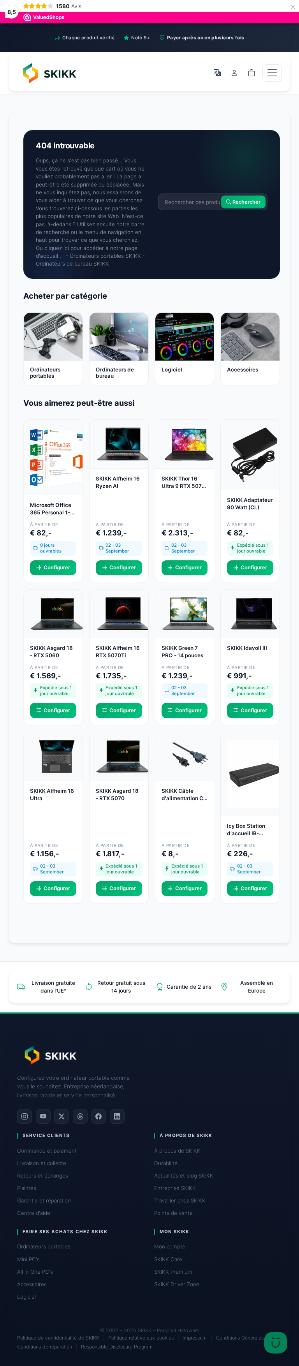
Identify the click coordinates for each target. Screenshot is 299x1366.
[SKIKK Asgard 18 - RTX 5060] (57, 613)
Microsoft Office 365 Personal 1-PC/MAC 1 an (50, 509)
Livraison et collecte (41, 1163)
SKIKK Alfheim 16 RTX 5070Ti (118, 651)
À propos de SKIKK (177, 1151)
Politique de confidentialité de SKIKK (58, 1338)
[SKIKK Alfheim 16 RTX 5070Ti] (123, 613)
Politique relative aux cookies (141, 1338)
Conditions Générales (240, 1338)
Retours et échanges (42, 1175)
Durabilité (166, 1163)
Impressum (195, 1338)
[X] (61, 1116)
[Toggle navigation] (272, 73)
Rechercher (245, 202)
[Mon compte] (234, 73)
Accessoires (32, 1284)
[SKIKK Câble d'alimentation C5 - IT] (189, 756)
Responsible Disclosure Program (117, 1347)
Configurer (57, 567)
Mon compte (169, 1246)
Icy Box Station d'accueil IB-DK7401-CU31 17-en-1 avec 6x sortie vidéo (250, 830)
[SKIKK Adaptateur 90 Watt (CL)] (254, 454)
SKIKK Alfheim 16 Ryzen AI (118, 482)
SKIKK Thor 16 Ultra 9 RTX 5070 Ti (183, 482)
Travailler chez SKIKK (180, 1200)
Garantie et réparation (44, 1200)
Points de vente (173, 1213)
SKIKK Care (168, 1259)
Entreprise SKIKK (175, 1188)
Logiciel (26, 1297)
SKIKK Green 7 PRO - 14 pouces (182, 651)
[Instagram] (24, 1116)
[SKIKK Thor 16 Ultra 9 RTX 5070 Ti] (189, 443)
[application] (275, 1342)
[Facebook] (98, 1116)
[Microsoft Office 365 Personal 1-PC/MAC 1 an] (57, 457)
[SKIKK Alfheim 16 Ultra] (57, 756)
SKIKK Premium (173, 1272)
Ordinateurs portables (43, 1246)
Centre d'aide (33, 1213)
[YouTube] (43, 1116)
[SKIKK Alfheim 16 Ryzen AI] (123, 443)
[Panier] (251, 73)
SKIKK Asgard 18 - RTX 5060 (51, 651)
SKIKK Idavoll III (247, 648)
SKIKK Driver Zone (176, 1284)
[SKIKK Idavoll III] (254, 613)
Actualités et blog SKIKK (183, 1175)
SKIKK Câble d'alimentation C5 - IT (184, 795)
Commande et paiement (47, 1151)
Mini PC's (28, 1259)
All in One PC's (35, 1272)
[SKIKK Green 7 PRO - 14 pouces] (189, 613)
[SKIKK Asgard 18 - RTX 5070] (123, 756)
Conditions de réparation (44, 1347)
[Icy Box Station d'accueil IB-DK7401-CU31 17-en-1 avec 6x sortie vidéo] (254, 773)
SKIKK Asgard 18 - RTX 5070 (117, 794)
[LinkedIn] (117, 1116)
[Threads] (80, 1116)
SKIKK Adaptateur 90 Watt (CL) (250, 503)
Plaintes (26, 1188)
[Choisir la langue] (217, 73)
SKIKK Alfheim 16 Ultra (52, 794)
